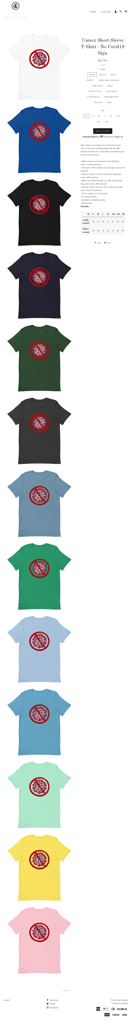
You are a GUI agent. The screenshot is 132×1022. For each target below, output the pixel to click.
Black (103, 75)
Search (7, 1000)
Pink (109, 102)
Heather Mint (111, 97)
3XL (98, 122)
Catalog (106, 12)
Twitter (52, 1004)
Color (102, 69)
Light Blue (111, 91)
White (92, 75)
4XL (107, 122)
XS (86, 116)
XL (111, 116)
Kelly (111, 86)
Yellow (98, 102)
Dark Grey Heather (108, 80)
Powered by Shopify (120, 1003)
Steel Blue (97, 86)
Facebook (53, 1000)
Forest (90, 80)
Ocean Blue (93, 97)
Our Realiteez (122, 1000)
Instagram (54, 1007)
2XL (118, 116)
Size (102, 110)
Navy (113, 75)
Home (92, 12)
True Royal (95, 91)
